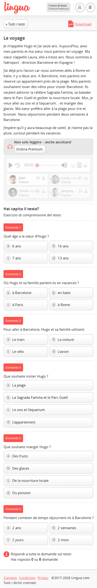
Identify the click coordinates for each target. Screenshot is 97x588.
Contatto (10, 578)
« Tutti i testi (15, 24)
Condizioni (27, 578)
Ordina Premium (29, 149)
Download (83, 24)
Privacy (42, 578)
